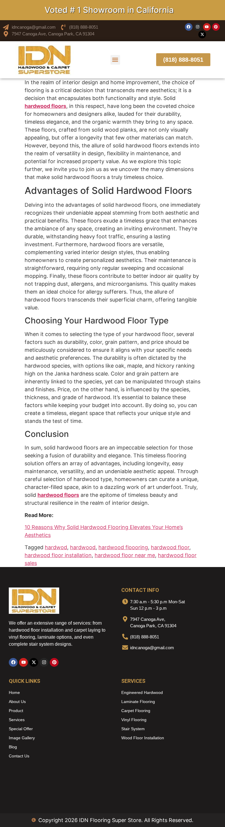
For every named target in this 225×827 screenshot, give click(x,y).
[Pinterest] (216, 27)
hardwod (56, 547)
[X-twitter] (202, 34)
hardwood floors (58, 495)
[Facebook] (188, 27)
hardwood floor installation (58, 555)
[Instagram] (198, 27)
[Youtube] (207, 27)
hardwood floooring (123, 547)
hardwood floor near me (125, 555)
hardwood (83, 547)
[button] (115, 60)
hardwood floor (170, 547)
